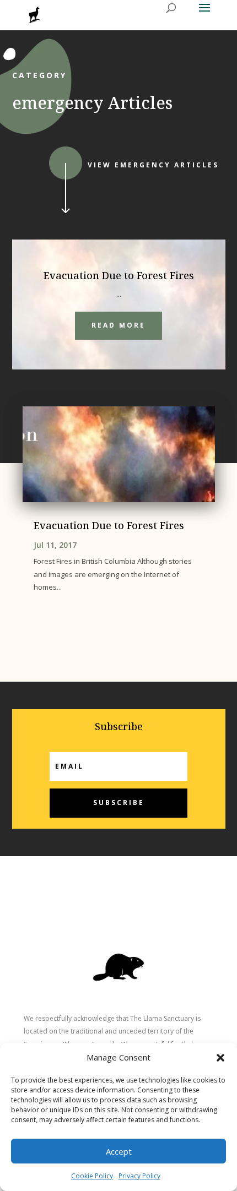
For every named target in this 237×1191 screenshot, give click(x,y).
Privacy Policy (139, 1176)
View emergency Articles (153, 165)
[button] (220, 1057)
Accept (119, 1151)
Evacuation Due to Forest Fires (119, 275)
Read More (118, 325)
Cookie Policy (92, 1176)
